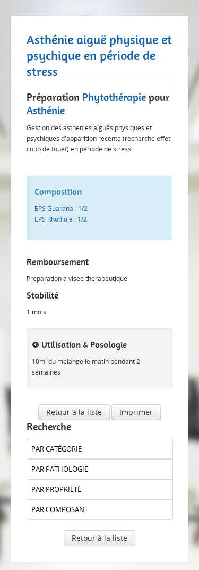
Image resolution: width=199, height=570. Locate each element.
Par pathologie (59, 469)
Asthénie (46, 110)
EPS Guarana (53, 208)
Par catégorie (56, 449)
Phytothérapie (114, 97)
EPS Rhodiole (53, 219)
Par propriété (56, 489)
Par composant (59, 509)
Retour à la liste (74, 412)
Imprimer (136, 412)
